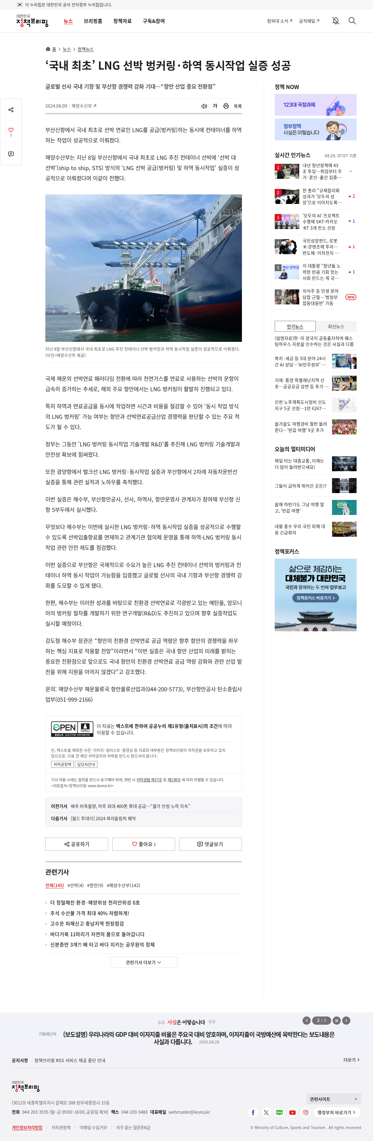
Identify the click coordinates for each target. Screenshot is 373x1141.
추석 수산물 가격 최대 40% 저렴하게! (89, 913)
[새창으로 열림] (226, 106)
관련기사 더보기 (141, 962)
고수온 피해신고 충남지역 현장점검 (87, 924)
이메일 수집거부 (93, 1127)
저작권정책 (62, 764)
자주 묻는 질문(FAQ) (133, 1127)
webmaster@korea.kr (189, 1112)
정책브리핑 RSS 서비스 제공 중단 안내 (69, 1060)
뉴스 (68, 21)
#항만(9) (95, 885)
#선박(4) (75, 885)
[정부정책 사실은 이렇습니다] (316, 129)
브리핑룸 (93, 21)
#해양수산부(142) (123, 885)
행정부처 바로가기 (334, 1112)
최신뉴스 (336, 326)
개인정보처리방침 (27, 1127)
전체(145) (54, 885)
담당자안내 (86, 764)
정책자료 (122, 21)
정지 (337, 1020)
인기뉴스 (295, 326)
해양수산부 (84, 105)
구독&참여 (154, 21)
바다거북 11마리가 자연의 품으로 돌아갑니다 (97, 934)
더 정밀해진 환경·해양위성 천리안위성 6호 (95, 903)
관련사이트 (320, 1099)
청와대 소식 (277, 20)
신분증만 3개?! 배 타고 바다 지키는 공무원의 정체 (102, 945)
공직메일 (307, 20)
